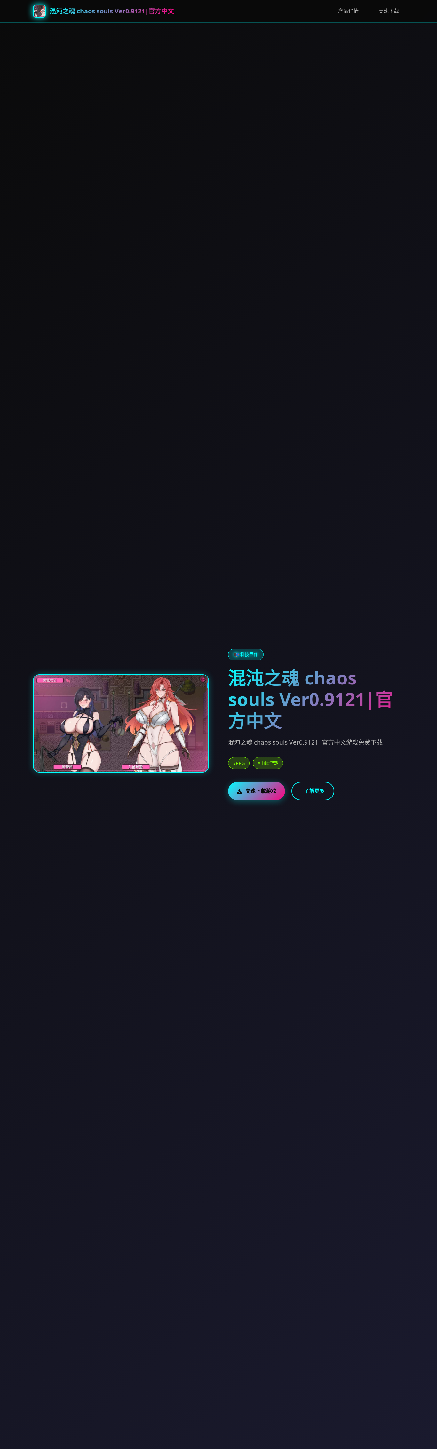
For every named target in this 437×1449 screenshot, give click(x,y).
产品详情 (348, 10)
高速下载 (388, 10)
